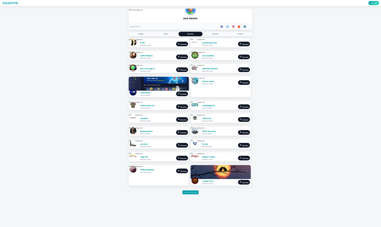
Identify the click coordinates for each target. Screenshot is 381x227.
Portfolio (240, 34)
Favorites (190, 34)
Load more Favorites (190, 192)
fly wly (205, 144)
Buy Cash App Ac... (148, 68)
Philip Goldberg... (147, 170)
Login (373, 3)
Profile (166, 34)
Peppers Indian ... (209, 157)
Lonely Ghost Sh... (148, 105)
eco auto (144, 144)
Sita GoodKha (208, 56)
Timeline (141, 34)
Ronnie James (208, 81)
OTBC (142, 43)
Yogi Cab (144, 157)
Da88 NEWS (145, 93)
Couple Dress (208, 181)
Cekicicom (206, 118)
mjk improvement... (210, 68)
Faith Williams (146, 56)
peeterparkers (146, 131)
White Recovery (209, 131)
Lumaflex (144, 118)
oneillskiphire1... (209, 105)
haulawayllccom (209, 43)
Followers (215, 34)
